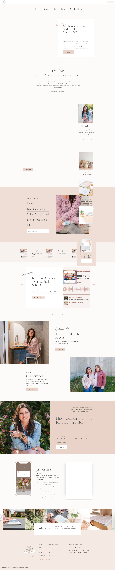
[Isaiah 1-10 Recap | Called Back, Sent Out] (25, 254)
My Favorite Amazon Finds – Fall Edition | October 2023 (74, 29)
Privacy (22, 567)
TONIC (3, 568)
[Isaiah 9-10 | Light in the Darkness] (51, 254)
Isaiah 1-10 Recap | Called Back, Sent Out (37, 255)
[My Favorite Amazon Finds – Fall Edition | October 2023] (44, 36)
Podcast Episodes (36, 251)
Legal (20, 567)
